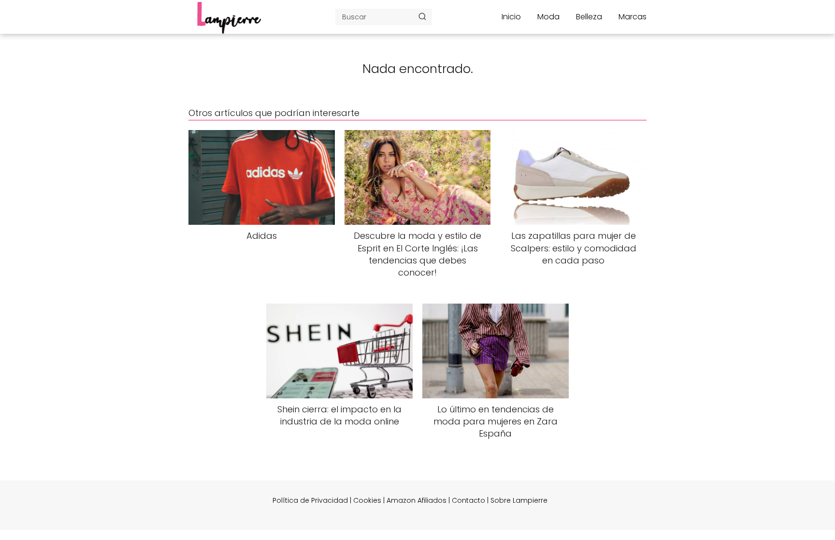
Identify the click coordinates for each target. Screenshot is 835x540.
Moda (548, 16)
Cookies (367, 500)
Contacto (468, 500)
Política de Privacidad (310, 500)
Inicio (511, 16)
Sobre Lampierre (518, 500)
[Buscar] (422, 16)
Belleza (589, 16)
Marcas (633, 16)
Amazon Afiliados (416, 500)
